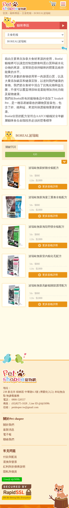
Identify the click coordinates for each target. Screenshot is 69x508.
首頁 (5, 13)
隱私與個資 (10, 471)
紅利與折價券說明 (14, 466)
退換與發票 (10, 461)
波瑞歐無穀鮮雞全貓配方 (44, 167)
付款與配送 (10, 456)
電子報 (7, 434)
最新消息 (8, 429)
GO (35, 154)
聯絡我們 (8, 439)
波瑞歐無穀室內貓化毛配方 (45, 256)
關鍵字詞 (11, 147)
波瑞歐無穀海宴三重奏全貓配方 (48, 197)
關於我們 (8, 424)
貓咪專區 (15, 13)
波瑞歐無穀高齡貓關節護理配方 (48, 285)
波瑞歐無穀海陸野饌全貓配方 (46, 226)
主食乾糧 (26, 13)
